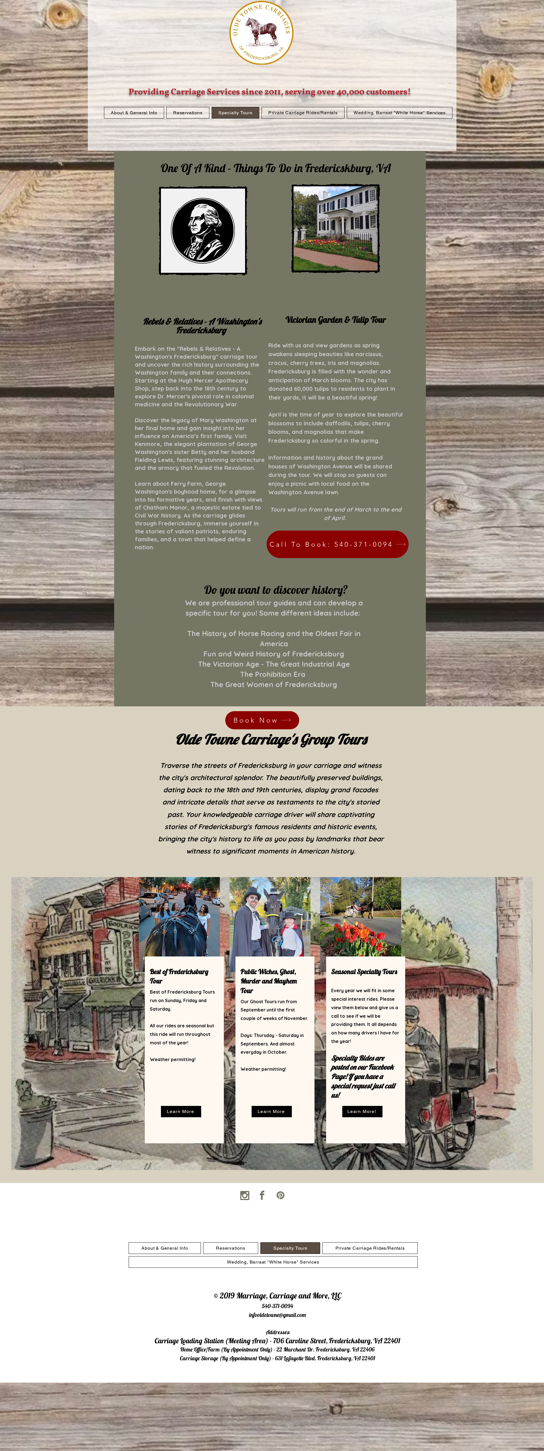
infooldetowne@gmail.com (277, 1314)
